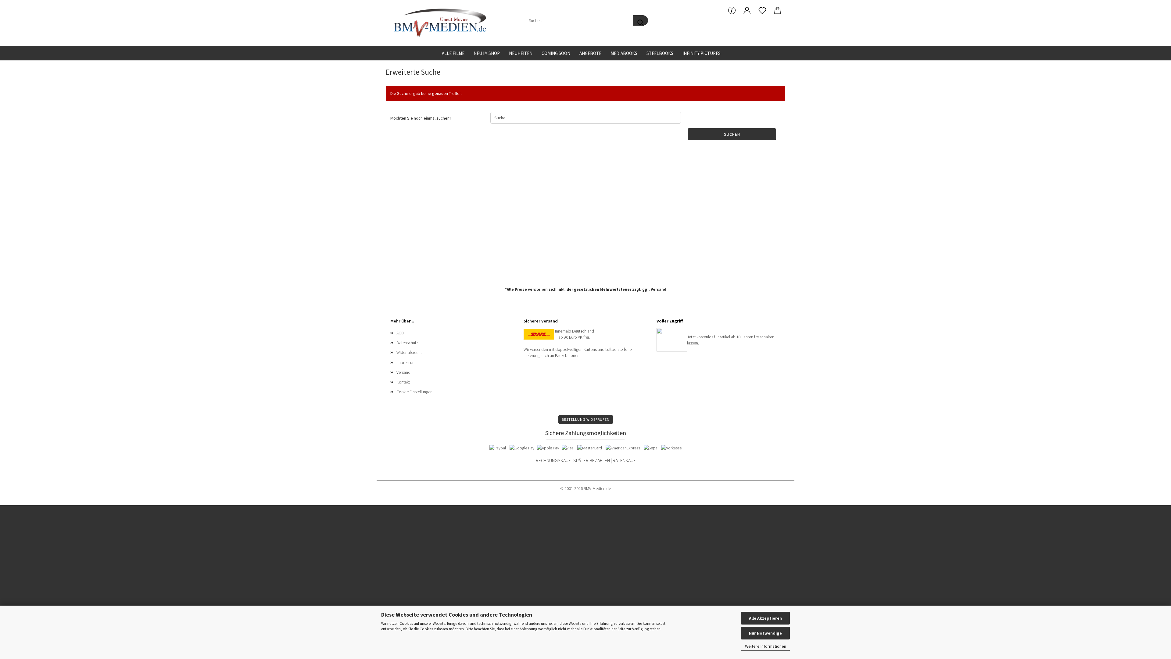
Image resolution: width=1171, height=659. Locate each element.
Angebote (590, 53)
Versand (658, 289)
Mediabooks (624, 53)
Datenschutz (407, 342)
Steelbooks (659, 53)
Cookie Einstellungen (414, 391)
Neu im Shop (487, 53)
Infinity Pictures (701, 53)
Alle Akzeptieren (765, 618)
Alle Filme (453, 53)
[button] (747, 10)
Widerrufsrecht (409, 352)
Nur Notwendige (765, 633)
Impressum (406, 362)
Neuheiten (520, 53)
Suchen (732, 134)
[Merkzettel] (762, 10)
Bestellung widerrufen (586, 419)
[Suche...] (640, 20)
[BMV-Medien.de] (442, 23)
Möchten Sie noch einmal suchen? (420, 118)
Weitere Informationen (765, 646)
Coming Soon (556, 53)
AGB (400, 333)
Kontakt (403, 382)
